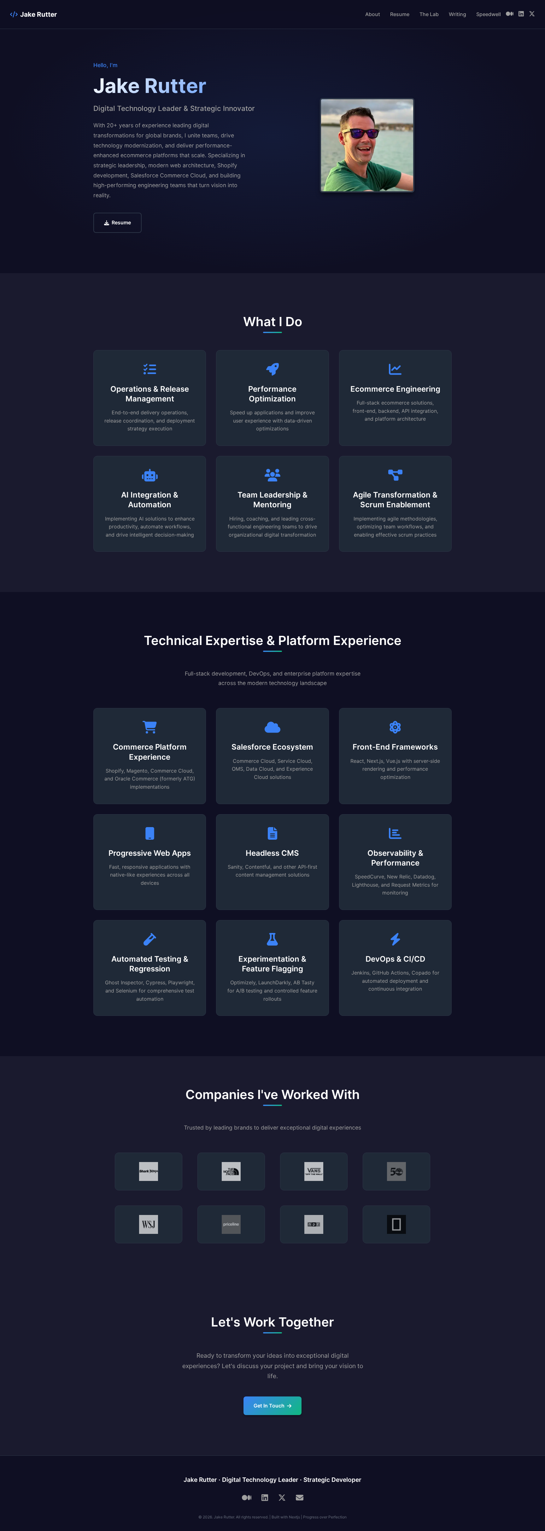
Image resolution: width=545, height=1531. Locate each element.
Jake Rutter (38, 14)
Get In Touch (269, 1405)
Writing (457, 14)
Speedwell (488, 14)
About (372, 14)
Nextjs (294, 1517)
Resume (399, 14)
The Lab (429, 14)
